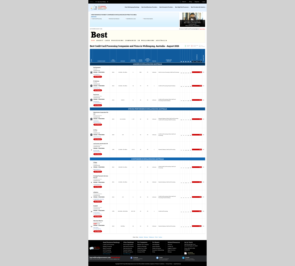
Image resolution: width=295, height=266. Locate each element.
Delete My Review (156, 248)
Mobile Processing (171, 119)
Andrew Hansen (96, 136)
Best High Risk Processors (182, 7)
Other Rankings (128, 242)
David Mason (96, 87)
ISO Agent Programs (128, 252)
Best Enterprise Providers (166, 7)
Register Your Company (143, 244)
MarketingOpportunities (191, 253)
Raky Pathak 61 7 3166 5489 (96, 228)
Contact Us (170, 246)
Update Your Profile (142, 248)
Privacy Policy (169, 263)
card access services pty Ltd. (100, 143)
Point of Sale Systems (148, 18)
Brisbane (146, 237)
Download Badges (141, 250)
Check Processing (107, 252)
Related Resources (174, 242)
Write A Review (101, 72)
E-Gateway (96, 81)
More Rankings (106, 253)
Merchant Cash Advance (114, 18)
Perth (156, 237)
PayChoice (96, 94)
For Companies (142, 242)
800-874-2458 (191, 248)
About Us (170, 244)
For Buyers (155, 242)
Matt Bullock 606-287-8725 (96, 121)
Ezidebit (95, 206)
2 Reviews (95, 225)
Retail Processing (107, 248)
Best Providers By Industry (198, 7)
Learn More (202, 29)
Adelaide (141, 237)
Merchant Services (127, 248)
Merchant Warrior (98, 220)
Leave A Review (156, 246)
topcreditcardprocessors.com (129, 263)
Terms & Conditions (160, 263)
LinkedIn (183, 258)
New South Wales (102, 1)
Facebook (131, 258)
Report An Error (171, 250)
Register (197, 1)
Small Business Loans (131, 18)
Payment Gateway (171, 85)
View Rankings (155, 244)
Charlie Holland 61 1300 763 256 (96, 213)
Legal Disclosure (177, 263)
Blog (190, 1)
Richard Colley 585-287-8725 (96, 151)
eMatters (95, 192)
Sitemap (170, 252)
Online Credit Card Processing (172, 118)
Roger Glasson (96, 169)
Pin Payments (97, 67)
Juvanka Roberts (96, 184)
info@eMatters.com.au (98, 199)
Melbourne (151, 237)
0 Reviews (95, 72)
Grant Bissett (96, 74)
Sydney (160, 237)
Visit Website (98, 76)
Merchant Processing (128, 246)
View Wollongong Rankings (132, 7)
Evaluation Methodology (158, 250)
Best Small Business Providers (149, 7)
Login (203, 1)
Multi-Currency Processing (163, 72)
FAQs (153, 252)
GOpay (95, 162)
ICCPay (95, 130)
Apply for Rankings (141, 246)
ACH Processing (107, 250)
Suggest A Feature (172, 248)
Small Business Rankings (111, 242)
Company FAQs (141, 252)
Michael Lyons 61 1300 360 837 (96, 102)
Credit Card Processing (97, 18)
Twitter (157, 258)
